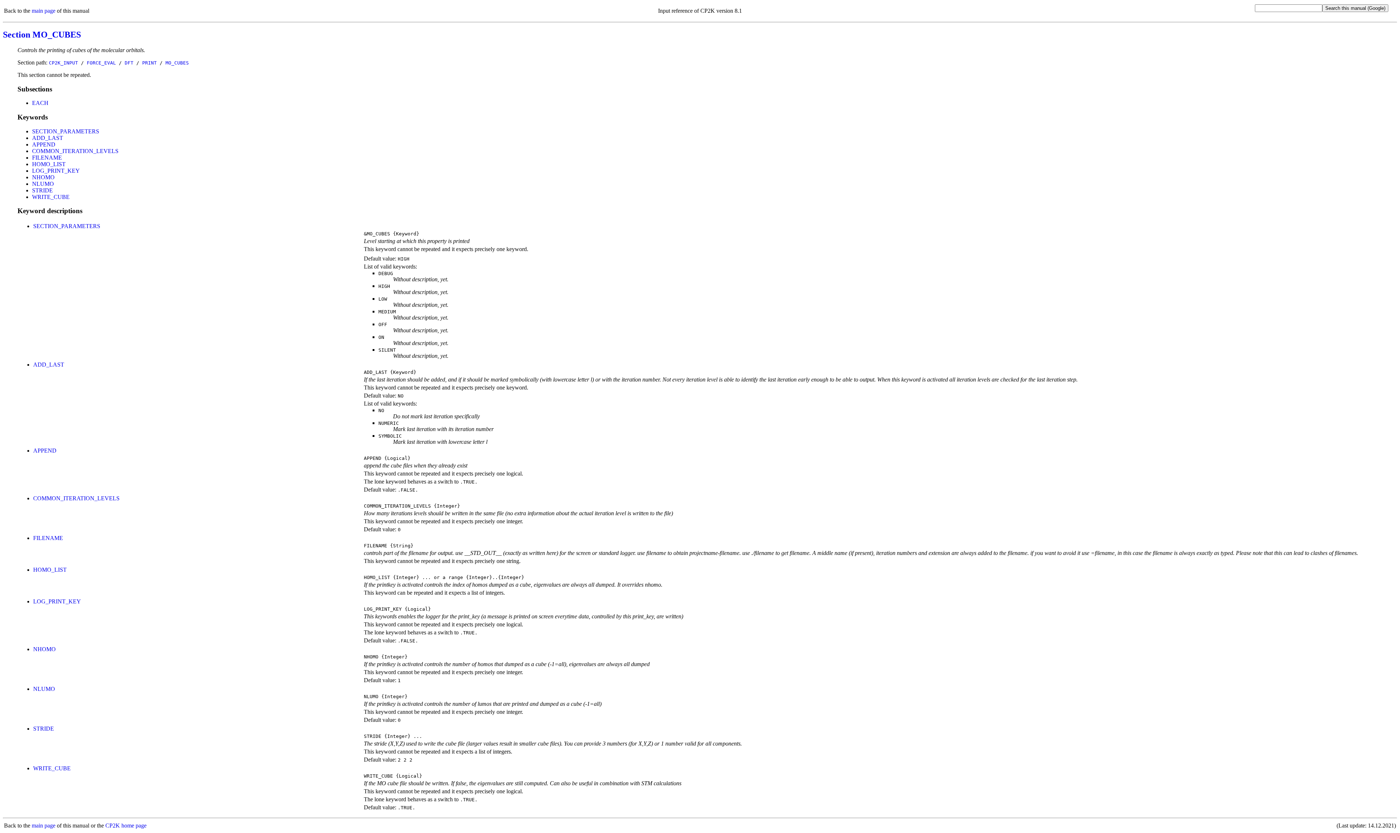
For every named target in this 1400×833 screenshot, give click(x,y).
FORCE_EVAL (101, 63)
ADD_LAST (47, 138)
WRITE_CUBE (51, 197)
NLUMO (43, 184)
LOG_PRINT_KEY (56, 171)
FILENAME (47, 158)
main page (43, 11)
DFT (129, 63)
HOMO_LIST (49, 164)
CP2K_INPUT (63, 63)
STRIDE (42, 190)
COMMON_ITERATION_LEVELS (75, 151)
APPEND (43, 144)
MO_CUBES (177, 63)
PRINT (149, 63)
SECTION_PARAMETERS (65, 131)
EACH (40, 103)
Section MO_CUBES (42, 34)
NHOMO (43, 177)
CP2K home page (126, 825)
